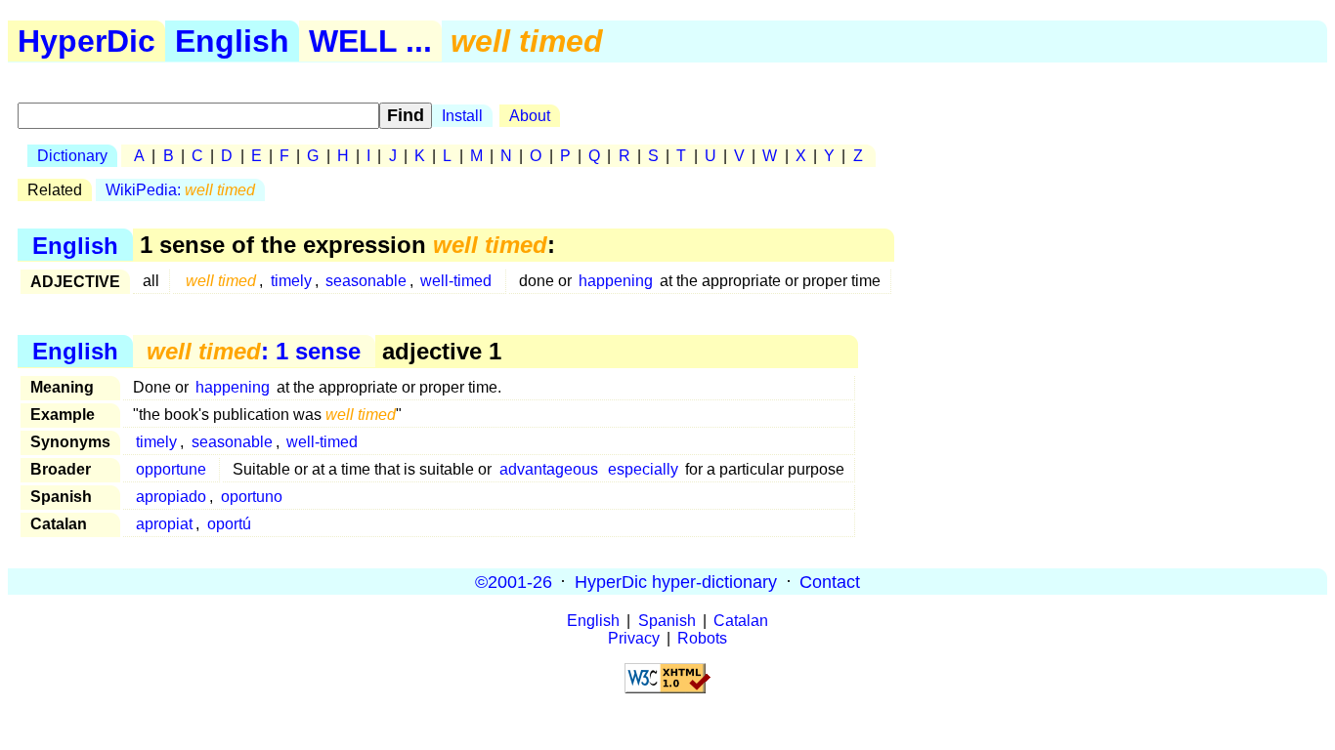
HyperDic (86, 41)
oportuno (251, 496)
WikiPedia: (180, 190)
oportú (229, 524)
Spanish (667, 620)
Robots (702, 638)
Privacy (634, 638)
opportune (171, 469)
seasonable (366, 280)
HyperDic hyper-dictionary (676, 581)
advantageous (548, 469)
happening (616, 280)
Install (462, 115)
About (529, 115)
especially (643, 469)
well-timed (456, 280)
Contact (829, 581)
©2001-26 (513, 581)
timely (291, 280)
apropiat (164, 524)
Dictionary (72, 155)
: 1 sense (254, 351)
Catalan (740, 620)
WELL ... (370, 41)
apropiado (171, 496)
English (232, 41)
